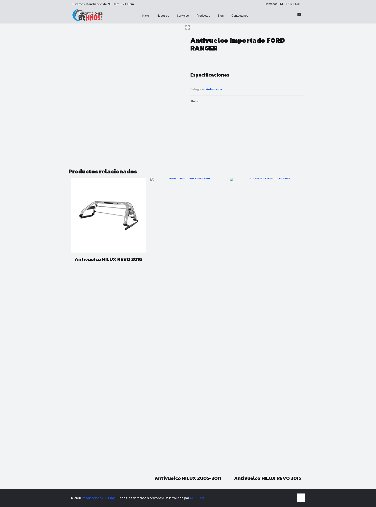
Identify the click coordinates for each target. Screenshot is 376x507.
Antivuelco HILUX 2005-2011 (188, 478)
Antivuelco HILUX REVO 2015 (267, 478)
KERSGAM (197, 497)
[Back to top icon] (301, 497)
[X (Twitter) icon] (287, 498)
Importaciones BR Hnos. (99, 497)
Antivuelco (214, 89)
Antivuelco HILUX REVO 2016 (108, 259)
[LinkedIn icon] (291, 498)
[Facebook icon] (283, 498)
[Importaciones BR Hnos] (87, 19)
